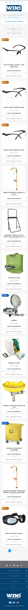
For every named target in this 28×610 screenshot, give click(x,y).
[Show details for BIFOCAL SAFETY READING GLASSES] (14, 93)
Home (4, 15)
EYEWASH (14, 320)
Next (18, 550)
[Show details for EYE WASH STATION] (14, 263)
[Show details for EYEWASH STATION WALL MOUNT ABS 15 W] (14, 391)
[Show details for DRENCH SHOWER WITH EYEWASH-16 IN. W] (14, 178)
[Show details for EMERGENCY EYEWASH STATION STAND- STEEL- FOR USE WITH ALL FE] (14, 220)
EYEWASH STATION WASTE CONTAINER (14, 449)
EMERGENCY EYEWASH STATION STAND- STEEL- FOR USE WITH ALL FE (14, 236)
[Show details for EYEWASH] (14, 306)
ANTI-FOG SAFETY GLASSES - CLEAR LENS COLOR (14, 65)
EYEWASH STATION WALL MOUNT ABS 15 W (14, 406)
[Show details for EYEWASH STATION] (14, 348)
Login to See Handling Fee (14, 70)
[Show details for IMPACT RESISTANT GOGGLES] (14, 519)
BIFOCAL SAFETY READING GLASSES (14, 107)
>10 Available (5, 39)
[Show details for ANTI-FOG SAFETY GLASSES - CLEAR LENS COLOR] (14, 50)
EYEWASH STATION (14, 363)
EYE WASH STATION (14, 278)
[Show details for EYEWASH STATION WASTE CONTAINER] (14, 433)
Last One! (4, 295)
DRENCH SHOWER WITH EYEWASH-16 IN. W (14, 193)
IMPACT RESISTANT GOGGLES (14, 533)
